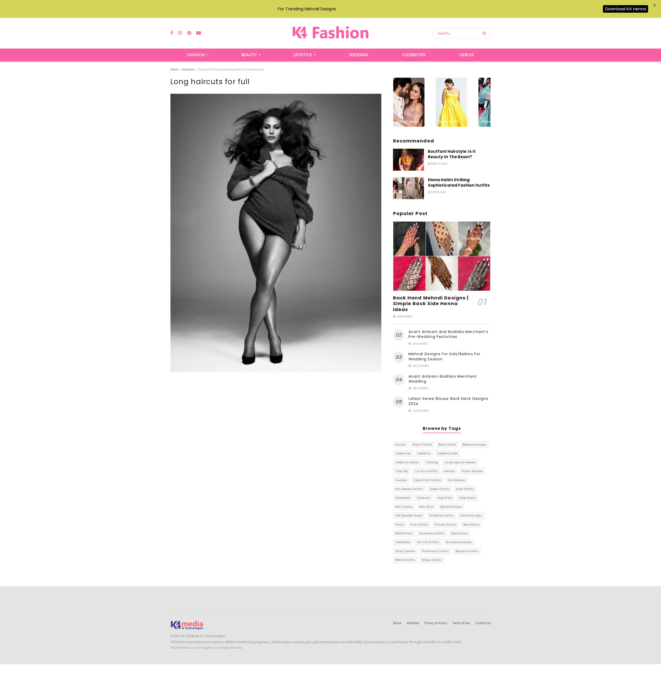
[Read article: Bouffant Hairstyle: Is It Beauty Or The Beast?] (408, 160)
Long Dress (444, 497)
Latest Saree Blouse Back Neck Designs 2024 (448, 401)
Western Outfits (466, 551)
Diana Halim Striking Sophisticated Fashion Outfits (459, 182)
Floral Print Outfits (427, 480)
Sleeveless (403, 542)
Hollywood (403, 497)
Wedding (358, 55)
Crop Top (402, 471)
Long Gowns (467, 497)
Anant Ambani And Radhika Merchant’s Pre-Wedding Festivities (448, 334)
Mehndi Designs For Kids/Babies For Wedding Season (444, 356)
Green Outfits (439, 489)
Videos (466, 55)
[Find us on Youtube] (198, 33)
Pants (400, 524)
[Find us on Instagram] (180, 33)
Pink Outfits (419, 524)
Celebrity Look (447, 453)
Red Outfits (471, 524)
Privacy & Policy (435, 623)
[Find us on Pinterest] (189, 33)
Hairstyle (188, 69)
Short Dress (459, 533)
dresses (449, 471)
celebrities (403, 453)
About (397, 623)
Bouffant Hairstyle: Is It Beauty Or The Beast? (452, 154)
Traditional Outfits (435, 551)
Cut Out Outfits (426, 471)
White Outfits (405, 560)
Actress (401, 444)
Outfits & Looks (471, 515)
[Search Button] (485, 33)
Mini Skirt (427, 507)
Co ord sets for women (460, 462)
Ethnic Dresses (472, 471)
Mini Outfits (404, 507)
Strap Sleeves (405, 551)
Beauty (249, 55)
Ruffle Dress (404, 533)
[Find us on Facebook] (171, 33)
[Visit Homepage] (330, 33)
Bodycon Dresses (474, 444)
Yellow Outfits (432, 560)
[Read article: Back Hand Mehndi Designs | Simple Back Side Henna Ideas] (442, 256)
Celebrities (414, 55)
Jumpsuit (423, 497)
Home (174, 69)
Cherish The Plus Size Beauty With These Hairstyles (231, 69)
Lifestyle (303, 55)
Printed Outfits (446, 524)
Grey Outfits (465, 489)
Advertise (413, 623)
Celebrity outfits (407, 462)
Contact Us (483, 623)
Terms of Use (461, 623)
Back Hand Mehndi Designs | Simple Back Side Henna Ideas (431, 304)
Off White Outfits (441, 515)
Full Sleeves (456, 480)
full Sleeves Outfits (409, 489)
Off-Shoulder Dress (409, 515)
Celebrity (424, 453)
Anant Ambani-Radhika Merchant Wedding (442, 379)
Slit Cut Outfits (428, 542)
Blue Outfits (447, 444)
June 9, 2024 (437, 192)
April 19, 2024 (438, 163)
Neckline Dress (451, 507)
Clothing (432, 462)
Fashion (196, 55)
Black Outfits (422, 444)
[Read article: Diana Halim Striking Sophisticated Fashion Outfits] (408, 188)
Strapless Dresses (459, 542)
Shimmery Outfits (432, 533)
